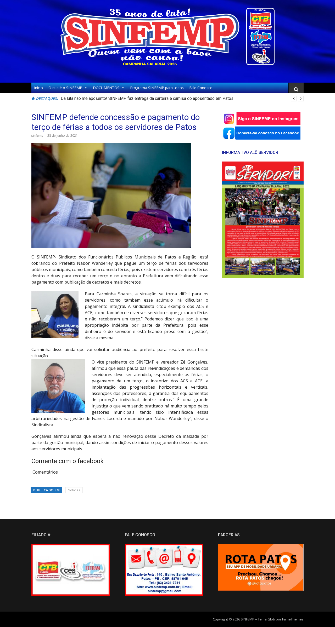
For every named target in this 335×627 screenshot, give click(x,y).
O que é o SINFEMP (65, 87)
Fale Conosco (201, 87)
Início (38, 87)
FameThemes (293, 619)
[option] (182, 98)
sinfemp (37, 135)
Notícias (74, 490)
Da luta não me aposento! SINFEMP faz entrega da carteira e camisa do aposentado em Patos (147, 98)
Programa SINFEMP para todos (157, 87)
